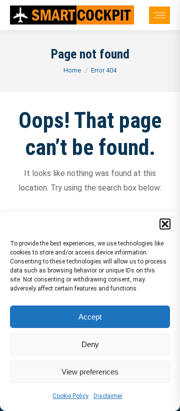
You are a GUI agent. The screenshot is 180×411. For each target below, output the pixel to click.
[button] (165, 224)
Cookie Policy (70, 396)
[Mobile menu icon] (159, 15)
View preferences (90, 372)
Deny (90, 344)
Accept (90, 316)
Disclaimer (108, 396)
